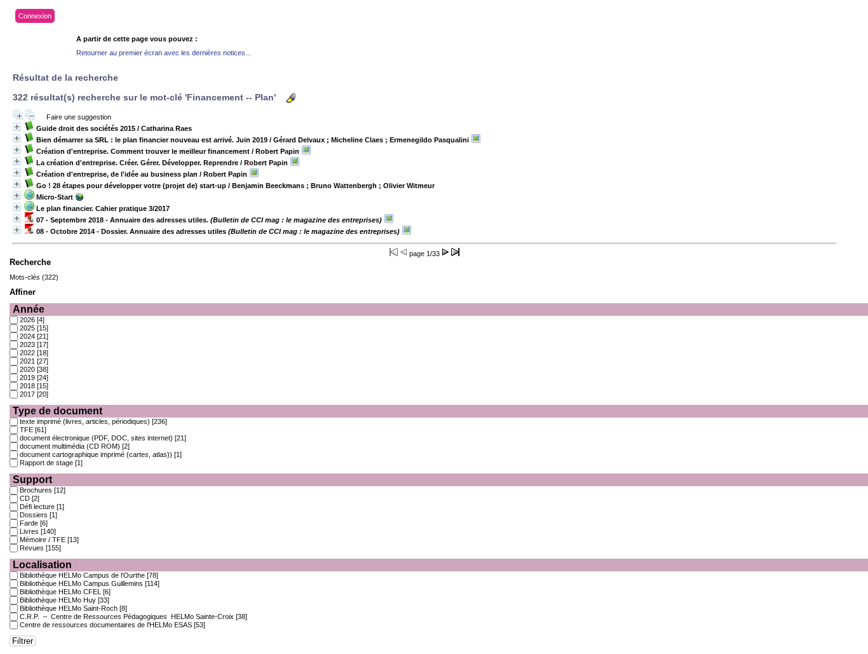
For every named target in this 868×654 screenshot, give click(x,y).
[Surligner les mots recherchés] (290, 98)
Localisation (42, 564)
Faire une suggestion (78, 117)
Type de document (57, 410)
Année (28, 309)
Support (32, 479)
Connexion (34, 16)
